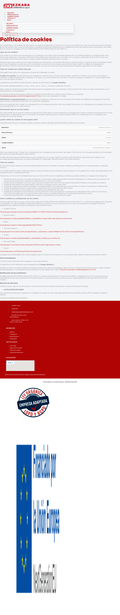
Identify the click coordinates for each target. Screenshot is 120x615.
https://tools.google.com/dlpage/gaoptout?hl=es (78, 269)
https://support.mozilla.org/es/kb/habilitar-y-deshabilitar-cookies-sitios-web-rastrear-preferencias (36, 218)
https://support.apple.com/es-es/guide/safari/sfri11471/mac (21, 225)
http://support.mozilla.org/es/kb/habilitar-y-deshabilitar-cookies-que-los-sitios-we (30, 238)
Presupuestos (12, 14)
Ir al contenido (5, 1)
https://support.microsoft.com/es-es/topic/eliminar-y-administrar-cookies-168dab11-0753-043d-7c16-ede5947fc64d (42, 232)
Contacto (11, 18)
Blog (9, 20)
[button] (58, 127)
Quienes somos (13, 16)
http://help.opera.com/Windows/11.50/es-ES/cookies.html (21, 251)
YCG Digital (48, 374)
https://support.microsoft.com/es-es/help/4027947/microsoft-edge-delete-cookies (30, 245)
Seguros (10, 13)
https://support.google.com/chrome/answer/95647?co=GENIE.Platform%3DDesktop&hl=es (34, 212)
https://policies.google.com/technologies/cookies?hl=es (20, 96)
